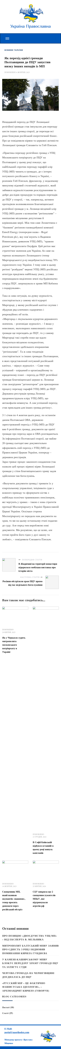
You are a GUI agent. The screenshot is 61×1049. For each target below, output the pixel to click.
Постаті (5, 1007)
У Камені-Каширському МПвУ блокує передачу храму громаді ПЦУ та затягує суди (30, 963)
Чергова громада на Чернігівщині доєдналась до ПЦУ (28, 975)
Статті (5, 1013)
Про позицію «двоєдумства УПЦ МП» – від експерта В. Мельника (29, 937)
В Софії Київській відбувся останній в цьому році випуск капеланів (43, 847)
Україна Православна (30, 26)
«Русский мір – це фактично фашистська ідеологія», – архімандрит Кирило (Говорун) (25, 986)
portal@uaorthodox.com (16, 1032)
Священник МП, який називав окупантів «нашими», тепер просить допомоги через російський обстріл (13, 900)
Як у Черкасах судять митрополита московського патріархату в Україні (13, 644)
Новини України (13, 50)
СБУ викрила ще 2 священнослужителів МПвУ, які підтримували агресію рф (44, 898)
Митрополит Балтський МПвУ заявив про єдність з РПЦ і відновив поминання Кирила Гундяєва (30, 949)
